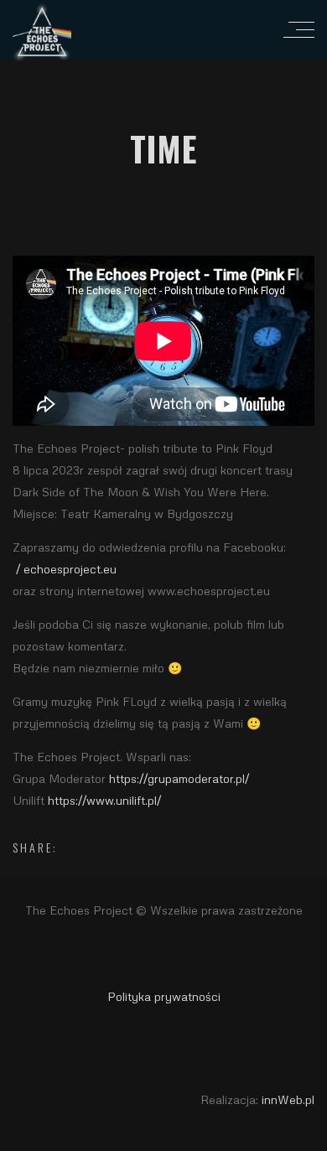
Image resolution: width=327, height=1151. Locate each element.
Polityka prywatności (164, 996)
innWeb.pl (288, 1099)
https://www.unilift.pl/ (104, 800)
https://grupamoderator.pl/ (179, 778)
